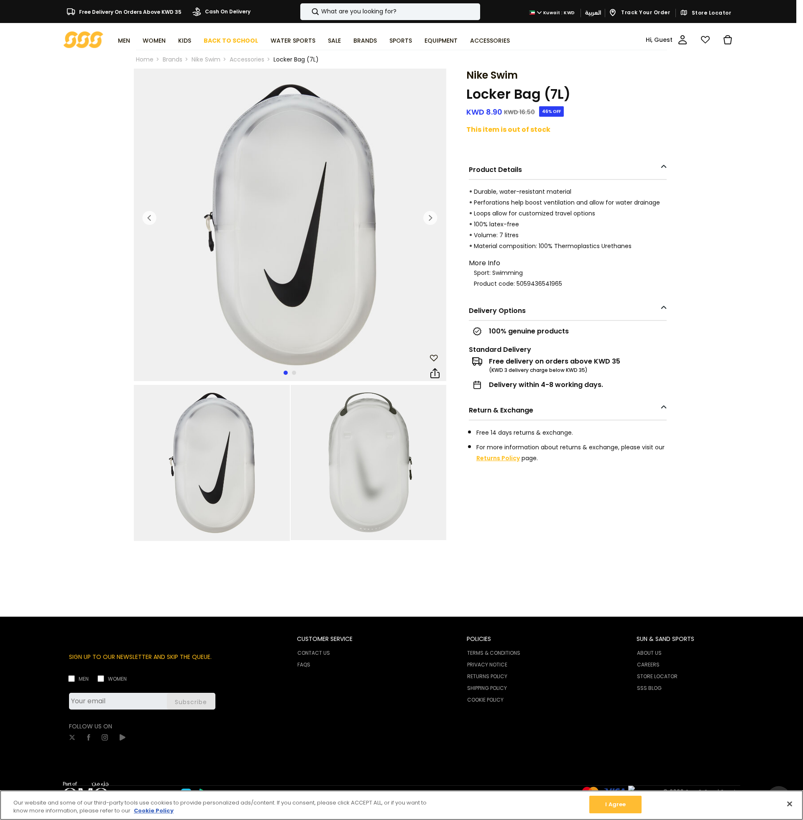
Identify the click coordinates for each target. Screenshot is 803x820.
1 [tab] (285, 373)
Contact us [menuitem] (313, 652)
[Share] (435, 373)
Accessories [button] (490, 40)
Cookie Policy (154, 811)
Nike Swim (206, 59)
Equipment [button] (441, 40)
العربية (593, 13)
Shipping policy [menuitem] (487, 688)
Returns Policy (498, 458)
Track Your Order (645, 12)
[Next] (430, 218)
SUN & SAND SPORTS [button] (665, 639)
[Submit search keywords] (308, 11)
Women (117, 678)
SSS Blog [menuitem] (649, 688)
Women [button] (154, 40)
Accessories (247, 59)
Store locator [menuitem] (657, 676)
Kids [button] (184, 40)
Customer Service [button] (325, 639)
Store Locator (710, 13)
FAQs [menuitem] (303, 664)
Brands (172, 59)
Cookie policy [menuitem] (485, 699)
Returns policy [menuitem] (487, 676)
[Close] (789, 803)
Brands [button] (365, 40)
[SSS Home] (83, 39)
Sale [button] (334, 40)
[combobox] (390, 11)
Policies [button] (479, 639)
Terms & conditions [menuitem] (493, 652)
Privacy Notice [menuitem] (487, 664)
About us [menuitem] (649, 652)
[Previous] (149, 218)
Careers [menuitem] (648, 664)
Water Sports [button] (293, 40)
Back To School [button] (231, 40)
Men (84, 678)
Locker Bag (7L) (296, 59)
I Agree (615, 804)
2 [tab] (294, 373)
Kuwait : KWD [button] (558, 13)
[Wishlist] (705, 39)
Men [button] (124, 40)
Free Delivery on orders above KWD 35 (130, 11)
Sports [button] (400, 40)
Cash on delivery (227, 11)
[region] (401, 805)
